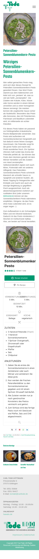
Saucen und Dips (8, 437)
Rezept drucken (21, 278)
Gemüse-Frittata (26, 465)
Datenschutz (29, 535)
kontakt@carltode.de (19, 494)
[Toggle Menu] (34, 7)
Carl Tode (9, 435)
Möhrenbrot (8, 196)
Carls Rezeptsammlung (28, 435)
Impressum (17, 535)
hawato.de (7, 514)
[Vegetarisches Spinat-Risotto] (10, 451)
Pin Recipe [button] (20, 285)
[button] (5, 270)
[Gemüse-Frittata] (28, 451)
